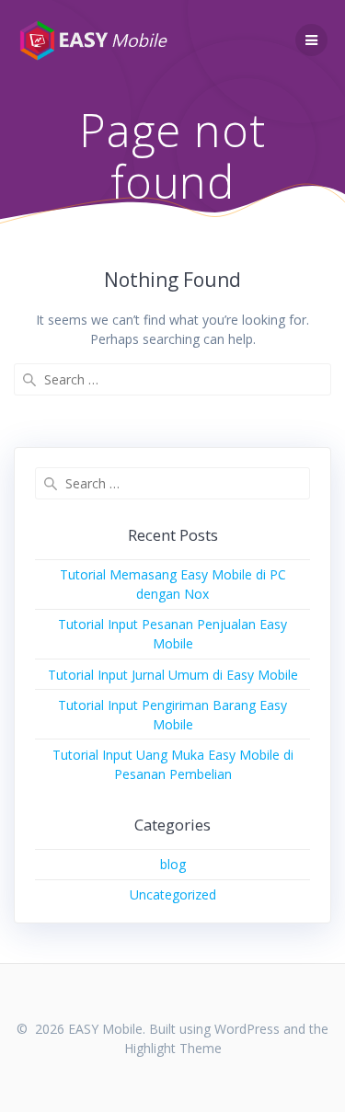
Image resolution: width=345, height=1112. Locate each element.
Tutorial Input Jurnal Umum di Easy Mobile (173, 674)
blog (173, 864)
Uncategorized (173, 894)
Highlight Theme (173, 1048)
